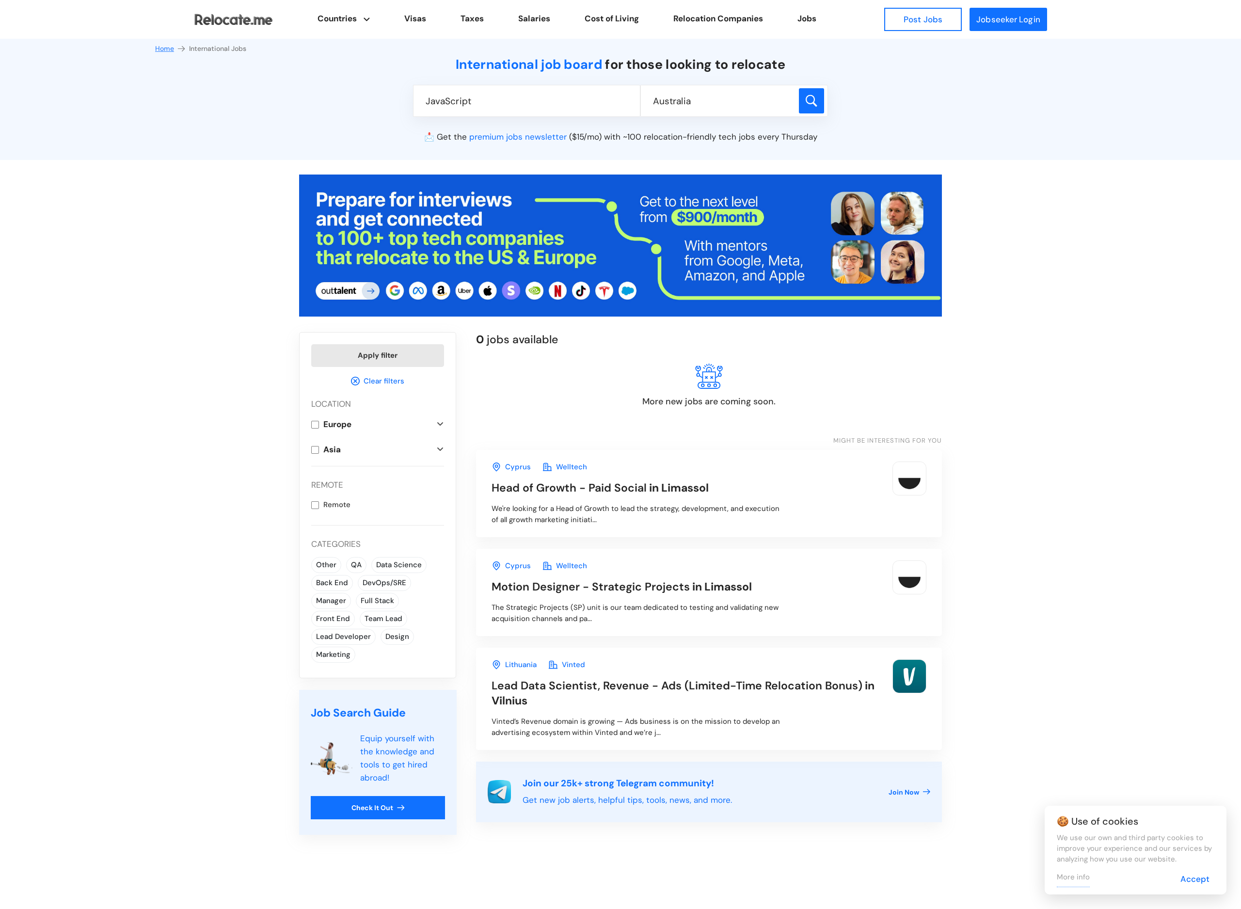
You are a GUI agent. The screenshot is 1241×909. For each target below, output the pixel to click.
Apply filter (378, 355)
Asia (332, 449)
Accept (1194, 879)
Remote (336, 505)
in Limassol (600, 487)
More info (1073, 877)
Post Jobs (923, 19)
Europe (337, 424)
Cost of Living (612, 18)
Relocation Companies (718, 18)
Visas (415, 18)
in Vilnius (683, 693)
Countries (337, 18)
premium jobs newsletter (518, 136)
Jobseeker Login (1008, 19)
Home (164, 48)
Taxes (472, 18)
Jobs (806, 18)
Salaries (534, 18)
